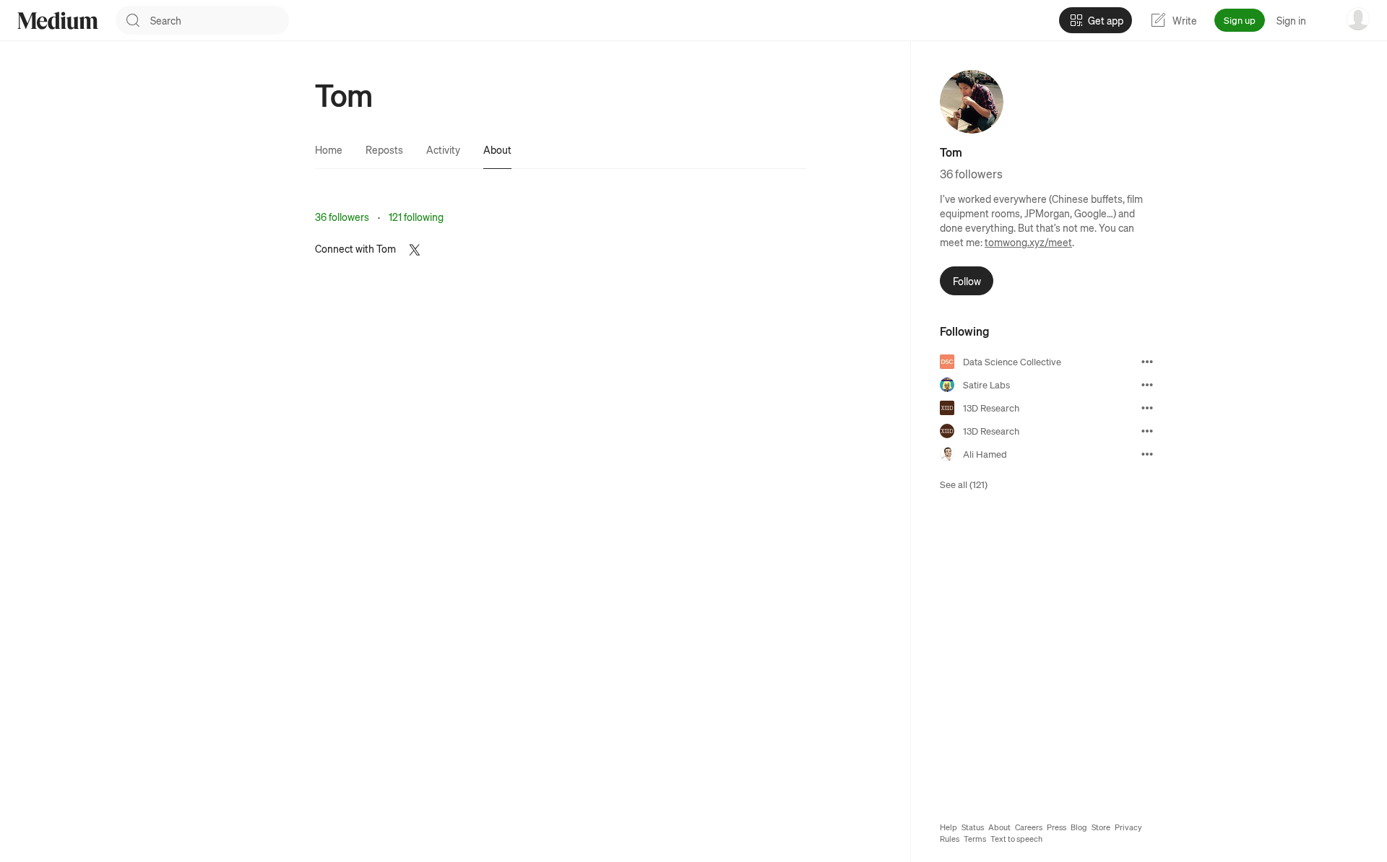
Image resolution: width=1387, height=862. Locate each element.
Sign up (1240, 20)
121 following (416, 216)
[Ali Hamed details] (1147, 454)
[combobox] (219, 20)
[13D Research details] (1147, 407)
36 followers (342, 216)
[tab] (328, 149)
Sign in (1291, 20)
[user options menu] (1358, 18)
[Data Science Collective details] (1147, 361)
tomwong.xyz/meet (1028, 241)
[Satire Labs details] (1147, 384)
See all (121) (964, 484)
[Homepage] (57, 21)
